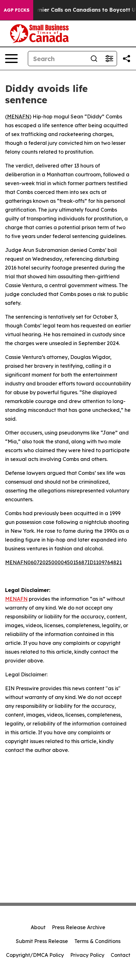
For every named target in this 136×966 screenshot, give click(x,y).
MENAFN (18, 116)
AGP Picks (16, 10)
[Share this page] (126, 58)
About (38, 927)
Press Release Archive (78, 927)
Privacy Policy (87, 955)
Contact (120, 955)
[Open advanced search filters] (109, 58)
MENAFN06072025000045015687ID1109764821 (63, 562)
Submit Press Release (42, 941)
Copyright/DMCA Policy (35, 955)
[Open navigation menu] (11, 58)
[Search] (94, 58)
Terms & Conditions (97, 941)
